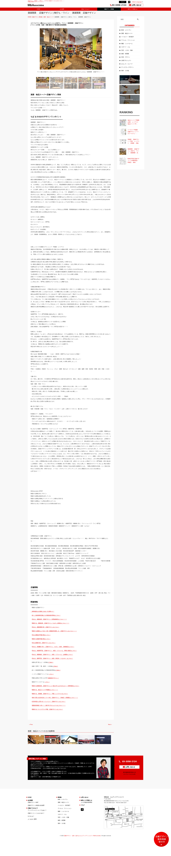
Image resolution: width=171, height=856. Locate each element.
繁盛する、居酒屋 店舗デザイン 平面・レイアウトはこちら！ (50, 693)
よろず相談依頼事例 (126, 99)
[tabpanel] (71, 51)
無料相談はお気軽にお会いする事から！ (42, 611)
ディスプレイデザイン (127, 67)
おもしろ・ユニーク (127, 64)
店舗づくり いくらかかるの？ (36, 813)
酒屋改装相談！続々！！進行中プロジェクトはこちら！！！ (49, 705)
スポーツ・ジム (125, 47)
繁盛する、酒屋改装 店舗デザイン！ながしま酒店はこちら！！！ (50, 623)
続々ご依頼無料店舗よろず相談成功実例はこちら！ (46, 615)
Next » (110, 724)
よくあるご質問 (32, 819)
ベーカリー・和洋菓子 (127, 36)
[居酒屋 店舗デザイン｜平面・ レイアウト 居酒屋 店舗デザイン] (123, 142)
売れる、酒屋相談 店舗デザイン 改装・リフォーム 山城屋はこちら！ (52, 654)
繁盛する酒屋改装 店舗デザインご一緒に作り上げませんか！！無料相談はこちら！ (55, 686)
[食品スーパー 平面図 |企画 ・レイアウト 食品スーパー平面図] (123, 123)
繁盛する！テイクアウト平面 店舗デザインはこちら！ (47, 709)
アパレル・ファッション (128, 40)
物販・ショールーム (127, 43)
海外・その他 (125, 70)
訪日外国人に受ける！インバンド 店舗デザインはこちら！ (49, 701)
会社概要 (62, 9)
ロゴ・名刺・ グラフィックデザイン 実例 (129, 79)
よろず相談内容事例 (86, 802)
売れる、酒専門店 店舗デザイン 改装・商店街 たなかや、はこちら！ (52, 658)
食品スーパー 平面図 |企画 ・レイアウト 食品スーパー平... (134, 122)
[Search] (138, 19)
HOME (38, 9)
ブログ (123, 2)
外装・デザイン (125, 57)
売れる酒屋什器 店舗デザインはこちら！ (44, 642)
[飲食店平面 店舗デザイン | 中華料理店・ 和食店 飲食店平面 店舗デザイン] (123, 161)
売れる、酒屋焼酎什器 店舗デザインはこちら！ (45, 627)
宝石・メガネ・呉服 (127, 50)
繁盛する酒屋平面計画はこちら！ (41, 639)
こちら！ (50, 662)
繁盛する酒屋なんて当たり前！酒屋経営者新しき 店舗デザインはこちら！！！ (54, 631)
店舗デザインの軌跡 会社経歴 (36, 805)
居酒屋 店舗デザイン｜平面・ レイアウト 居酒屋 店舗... (133, 141)
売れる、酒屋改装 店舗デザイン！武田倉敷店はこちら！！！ (49, 619)
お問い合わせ (84, 797)
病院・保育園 (125, 53)
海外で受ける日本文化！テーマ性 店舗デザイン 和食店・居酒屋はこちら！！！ (55, 697)
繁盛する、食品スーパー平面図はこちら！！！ (45, 689)
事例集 (60, 797)
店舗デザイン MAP (33, 802)
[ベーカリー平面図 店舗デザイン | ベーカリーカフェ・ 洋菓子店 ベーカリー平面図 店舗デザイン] (123, 132)
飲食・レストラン (126, 30)
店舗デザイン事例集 (109, 9)
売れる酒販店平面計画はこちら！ (41, 635)
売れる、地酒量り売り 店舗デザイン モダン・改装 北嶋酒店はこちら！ (53, 646)
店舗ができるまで (85, 9)
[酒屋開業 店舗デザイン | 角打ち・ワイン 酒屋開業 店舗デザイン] (123, 151)
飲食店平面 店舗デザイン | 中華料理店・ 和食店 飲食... (133, 160)
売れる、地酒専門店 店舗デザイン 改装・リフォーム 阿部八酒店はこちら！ (54, 650)
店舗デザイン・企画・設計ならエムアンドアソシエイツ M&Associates (82, 835)
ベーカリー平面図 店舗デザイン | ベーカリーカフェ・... (133, 131)
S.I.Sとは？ (31, 816)
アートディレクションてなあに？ (37, 810)
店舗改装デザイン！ (53, 678)
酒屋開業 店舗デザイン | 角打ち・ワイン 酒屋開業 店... (133, 150)
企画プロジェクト (126, 60)
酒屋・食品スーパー (48, 17)
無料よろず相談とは (132, 9)
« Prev (31, 724)
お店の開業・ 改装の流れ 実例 (125, 89)
